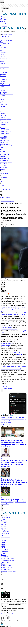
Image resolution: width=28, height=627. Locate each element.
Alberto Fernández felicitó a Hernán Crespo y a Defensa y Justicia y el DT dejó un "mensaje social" (14, 309)
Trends (3, 385)
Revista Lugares (4, 158)
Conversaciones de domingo (8, 146)
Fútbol (2, 99)
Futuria (2, 51)
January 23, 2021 (16, 352)
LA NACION (4, 201)
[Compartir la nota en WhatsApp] (4, 287)
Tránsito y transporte (6, 40)
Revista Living (4, 160)
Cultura (2, 78)
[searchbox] (13, 31)
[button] (14, 112)
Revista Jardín (4, 164)
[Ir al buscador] (2, 11)
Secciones (4, 19)
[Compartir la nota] (2, 287)
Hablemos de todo (5, 85)
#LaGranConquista (6, 327)
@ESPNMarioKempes (7, 343)
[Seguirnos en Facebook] (2, 575)
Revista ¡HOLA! (4, 156)
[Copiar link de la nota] (2, 289)
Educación (3, 76)
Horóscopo (3, 115)
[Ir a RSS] (2, 589)
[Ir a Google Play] (5, 594)
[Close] (2, 506)
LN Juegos (3, 110)
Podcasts (2, 121)
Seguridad (3, 74)
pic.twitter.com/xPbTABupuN (9, 329)
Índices (2, 61)
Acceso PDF (3, 137)
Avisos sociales (4, 142)
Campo (2, 54)
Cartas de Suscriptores (6, 94)
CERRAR (2, 1)
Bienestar (2, 81)
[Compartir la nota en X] (4, 291)
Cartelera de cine (5, 130)
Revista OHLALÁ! (4, 155)
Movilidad (3, 60)
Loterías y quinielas (5, 119)
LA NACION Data (4, 44)
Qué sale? (2, 128)
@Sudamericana (5, 345)
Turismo (2, 112)
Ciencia (2, 83)
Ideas (1, 149)
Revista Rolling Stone (6, 162)
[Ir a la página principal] (14, 15)
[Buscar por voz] (25, 31)
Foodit (3, 21)
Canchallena (3, 104)
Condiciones (4, 614)
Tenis (1, 103)
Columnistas (3, 92)
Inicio (3, 17)
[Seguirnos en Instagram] (2, 584)
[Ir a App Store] (5, 597)
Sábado (2, 147)
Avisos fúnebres (4, 140)
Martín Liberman (7, 388)
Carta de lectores (5, 144)
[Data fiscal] (2, 624)
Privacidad (11, 614)
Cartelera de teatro (5, 131)
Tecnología (3, 113)
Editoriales (3, 90)
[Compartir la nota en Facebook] (2, 291)
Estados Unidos (4, 67)
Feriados (2, 117)
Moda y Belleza (4, 122)
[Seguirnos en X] (2, 580)
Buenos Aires (3, 72)
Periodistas (6, 387)
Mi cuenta (4, 26)
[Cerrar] (25, 29)
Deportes (11, 201)
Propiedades (3, 56)
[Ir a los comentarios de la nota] (4, 284)
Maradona (19, 354)
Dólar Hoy (3, 52)
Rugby (2, 101)
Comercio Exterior (5, 58)
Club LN (4, 24)
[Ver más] (2, 390)
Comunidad (3, 79)
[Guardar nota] (2, 284)
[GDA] (5, 619)
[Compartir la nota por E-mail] (6, 291)
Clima (1, 42)
